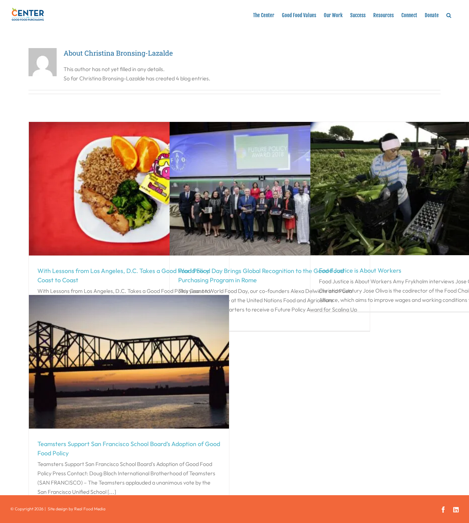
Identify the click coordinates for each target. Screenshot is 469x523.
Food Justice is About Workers (360, 270)
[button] (448, 14)
